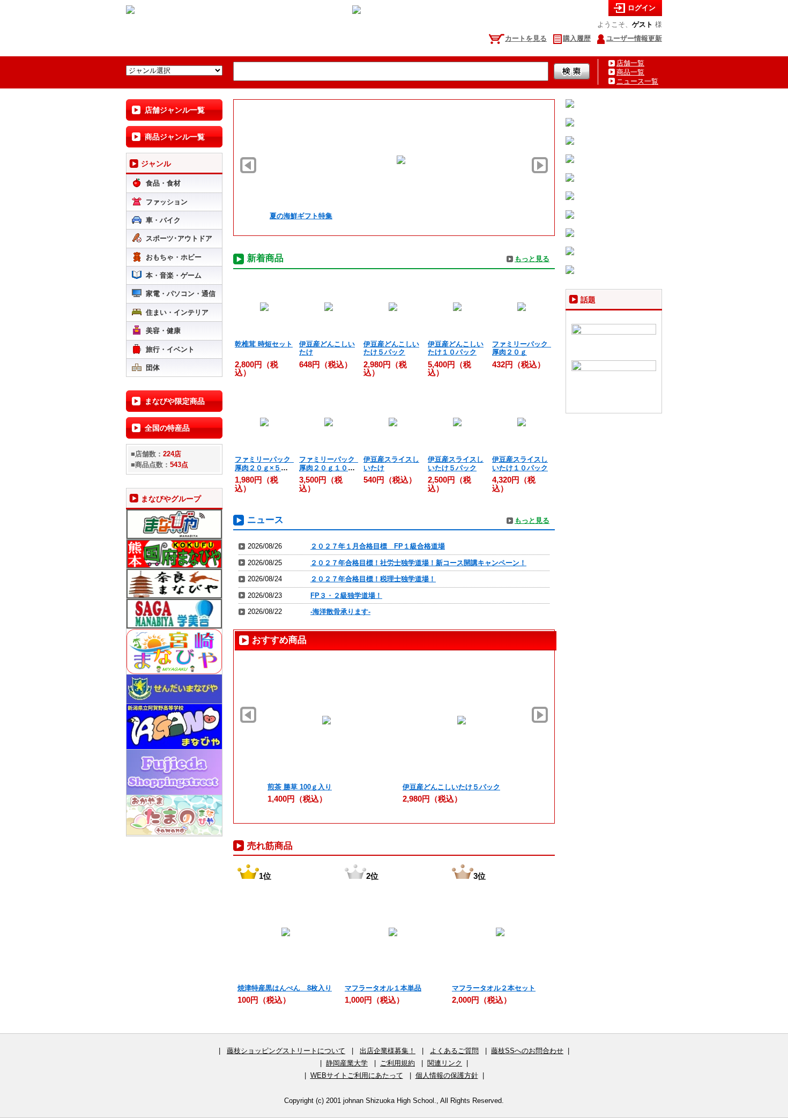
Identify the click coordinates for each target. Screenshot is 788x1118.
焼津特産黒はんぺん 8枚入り (284, 988)
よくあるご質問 (454, 1051)
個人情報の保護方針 (446, 1075)
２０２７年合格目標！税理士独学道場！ (373, 579)
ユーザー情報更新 (634, 38)
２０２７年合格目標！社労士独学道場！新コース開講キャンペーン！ (418, 563)
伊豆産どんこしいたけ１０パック (456, 348)
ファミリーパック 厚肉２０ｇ (523, 348)
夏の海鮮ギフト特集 (297, 216)
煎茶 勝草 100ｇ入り (299, 787)
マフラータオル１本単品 (383, 988)
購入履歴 (577, 38)
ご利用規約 (397, 1063)
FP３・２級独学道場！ (346, 595)
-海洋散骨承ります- (340, 612)
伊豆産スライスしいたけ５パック (456, 463)
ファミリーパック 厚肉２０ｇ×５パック (266, 467)
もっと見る (532, 259)
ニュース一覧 (637, 81)
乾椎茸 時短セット (264, 344)
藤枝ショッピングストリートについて (286, 1051)
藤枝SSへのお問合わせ (527, 1051)
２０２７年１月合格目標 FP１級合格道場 (377, 546)
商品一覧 (630, 72)
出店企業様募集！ (387, 1051)
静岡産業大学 (347, 1063)
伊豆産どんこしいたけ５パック (391, 348)
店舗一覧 (630, 63)
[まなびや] (130, 12)
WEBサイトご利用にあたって (356, 1075)
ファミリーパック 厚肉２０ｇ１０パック (330, 467)
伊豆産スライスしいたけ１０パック (520, 463)
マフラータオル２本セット (494, 988)
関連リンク (444, 1063)
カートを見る (526, 38)
